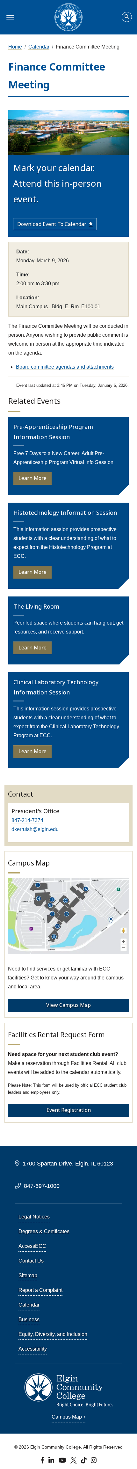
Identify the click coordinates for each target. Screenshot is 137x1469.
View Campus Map (68, 1004)
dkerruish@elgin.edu (35, 829)
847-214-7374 (27, 820)
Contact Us (31, 1260)
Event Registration (69, 1109)
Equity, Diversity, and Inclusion (52, 1334)
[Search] (127, 17)
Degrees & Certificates (43, 1231)
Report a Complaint (40, 1290)
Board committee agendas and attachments (65, 367)
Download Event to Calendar (51, 224)
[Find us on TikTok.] (85, 1462)
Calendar (38, 46)
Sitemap (27, 1275)
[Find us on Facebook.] (43, 1462)
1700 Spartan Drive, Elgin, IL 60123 (68, 1163)
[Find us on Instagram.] (94, 1462)
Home (15, 46)
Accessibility (32, 1349)
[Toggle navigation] (9, 17)
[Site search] (127, 17)
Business (29, 1319)
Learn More (32, 478)
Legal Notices (34, 1216)
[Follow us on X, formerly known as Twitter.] (74, 1462)
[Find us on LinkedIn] (52, 1462)
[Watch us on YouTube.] (63, 1462)
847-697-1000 (42, 1185)
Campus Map (67, 1417)
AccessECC (32, 1246)
